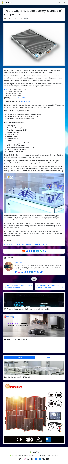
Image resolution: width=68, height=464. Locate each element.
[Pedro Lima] (5, 18)
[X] (27, 251)
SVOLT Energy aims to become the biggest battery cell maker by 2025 (27, 309)
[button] (34, 279)
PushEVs (8, 2)
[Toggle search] (61, 2)
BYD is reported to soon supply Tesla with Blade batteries (19, 287)
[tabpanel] (34, 369)
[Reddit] (23, 251)
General (26, 18)
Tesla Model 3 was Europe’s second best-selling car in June (47, 287)
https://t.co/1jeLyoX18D (18, 98)
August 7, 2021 (26, 101)
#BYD (6, 89)
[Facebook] (30, 251)
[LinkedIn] (34, 251)
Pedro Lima (18, 263)
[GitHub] (22, 272)
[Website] (38, 272)
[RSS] (48, 459)
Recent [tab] (49, 358)
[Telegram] (37, 251)
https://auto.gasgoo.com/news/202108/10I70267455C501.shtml (25, 244)
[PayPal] (16, 272)
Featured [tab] (19, 358)
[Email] (44, 251)
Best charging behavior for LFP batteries (17, 377)
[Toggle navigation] (65, 2)
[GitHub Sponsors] (19, 272)
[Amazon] (35, 272)
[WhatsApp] (41, 251)
